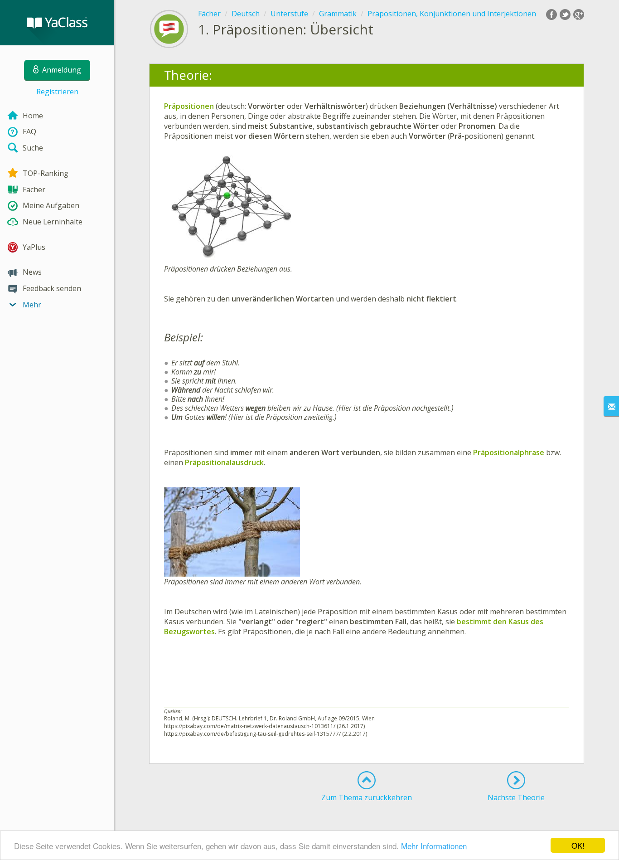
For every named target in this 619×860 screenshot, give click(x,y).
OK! (578, 845)
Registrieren (57, 91)
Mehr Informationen (434, 845)
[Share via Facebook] (551, 14)
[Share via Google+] (578, 14)
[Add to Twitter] (565, 14)
